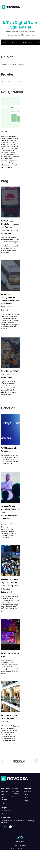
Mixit (13, 796)
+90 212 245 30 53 (6, 811)
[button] (36, 7)
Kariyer (26, 794)
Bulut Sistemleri (4, 799)
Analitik (3, 794)
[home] (11, 7)
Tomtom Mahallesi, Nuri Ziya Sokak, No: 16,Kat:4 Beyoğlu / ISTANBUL (18, 822)
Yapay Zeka (4, 791)
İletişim (26, 801)
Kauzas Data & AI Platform (16, 792)
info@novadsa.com (7, 814)
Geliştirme (4, 803)
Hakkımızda (27, 791)
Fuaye (25, 798)
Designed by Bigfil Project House (20, 849)
